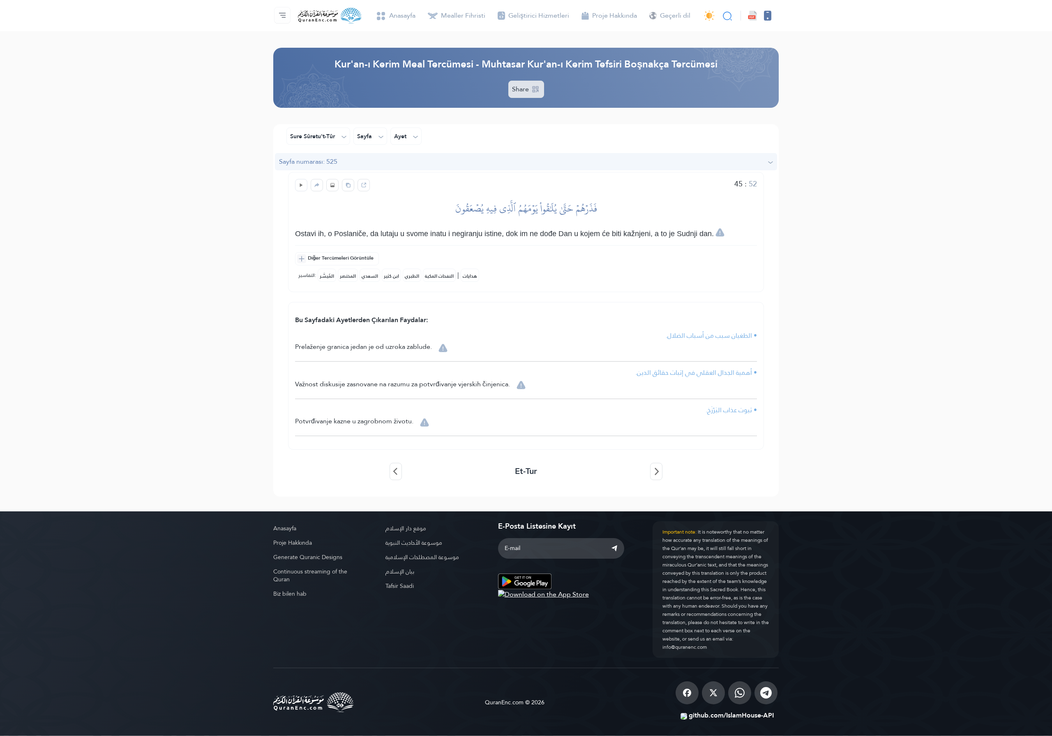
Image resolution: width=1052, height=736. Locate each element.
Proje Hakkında (292, 542)
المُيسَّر (327, 276)
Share (521, 89)
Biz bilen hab (290, 593)
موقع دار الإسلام (405, 528)
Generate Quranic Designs (307, 557)
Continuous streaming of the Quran (310, 575)
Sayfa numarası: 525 (308, 161)
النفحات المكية (439, 276)
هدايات (470, 276)
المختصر (348, 276)
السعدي (370, 276)
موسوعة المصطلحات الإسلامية (422, 557)
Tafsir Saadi (399, 585)
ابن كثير (391, 276)
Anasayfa (284, 528)
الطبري (412, 276)
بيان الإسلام (399, 571)
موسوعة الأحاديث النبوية (413, 542)
